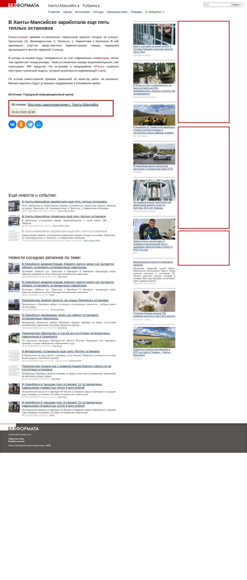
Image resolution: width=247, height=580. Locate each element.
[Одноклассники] (21, 124)
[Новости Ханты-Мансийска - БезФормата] (20, 4)
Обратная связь (16, 439)
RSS (49, 445)
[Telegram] (30, 124)
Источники (82, 12)
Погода (98, 12)
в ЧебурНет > (155, 12)
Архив (67, 12)
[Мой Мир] (39, 124)
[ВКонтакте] (12, 124)
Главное (54, 12)
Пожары (136, 12)
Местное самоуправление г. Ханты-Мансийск (63, 104)
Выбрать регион (16, 441)
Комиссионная (18, 37)
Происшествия (117, 12)
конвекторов (101, 58)
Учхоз (99, 66)
